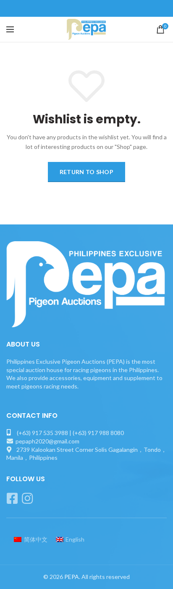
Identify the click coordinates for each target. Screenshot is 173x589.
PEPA (71, 576)
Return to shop (86, 171)
